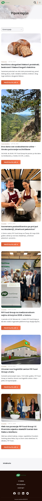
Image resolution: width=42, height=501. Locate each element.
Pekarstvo (4, 62)
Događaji (3, 224)
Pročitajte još (10, 82)
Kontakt (21, 488)
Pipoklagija (21, 484)
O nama (21, 481)
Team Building (5, 144)
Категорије (7, 29)
